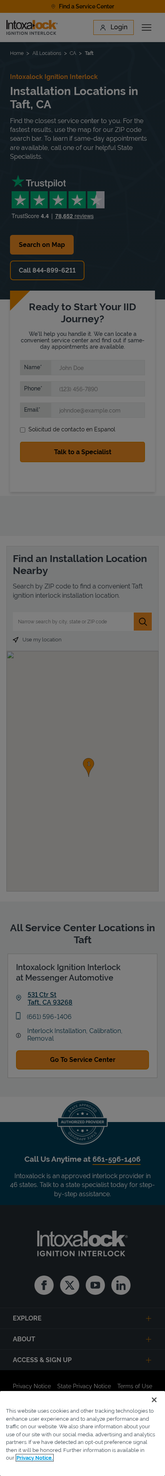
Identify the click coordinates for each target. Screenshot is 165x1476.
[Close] (154, 1400)
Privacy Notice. (34, 1458)
